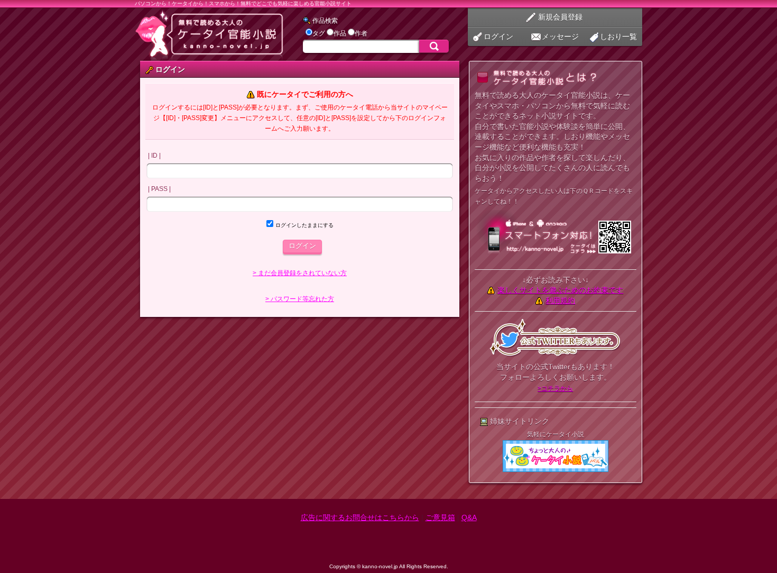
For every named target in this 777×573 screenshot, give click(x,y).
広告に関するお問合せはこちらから (360, 517)
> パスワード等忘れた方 (299, 299)
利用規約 (560, 300)
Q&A (469, 517)
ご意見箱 (440, 517)
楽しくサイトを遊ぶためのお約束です (560, 290)
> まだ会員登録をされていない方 (300, 273)
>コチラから (555, 388)
